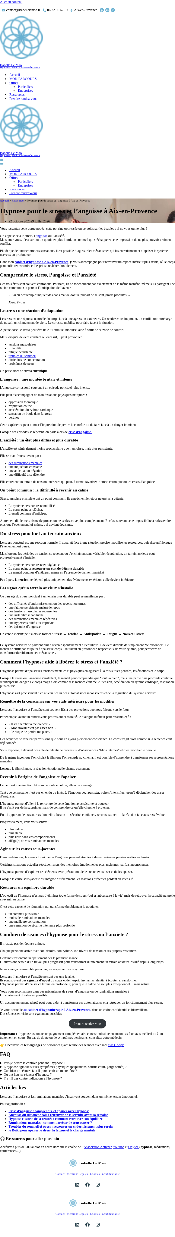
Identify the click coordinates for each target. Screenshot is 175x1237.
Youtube (118, 1147)
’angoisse (41, 236)
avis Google (116, 1045)
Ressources (17, 94)
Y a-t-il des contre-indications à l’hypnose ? (33, 1078)
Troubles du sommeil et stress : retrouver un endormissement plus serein (61, 1126)
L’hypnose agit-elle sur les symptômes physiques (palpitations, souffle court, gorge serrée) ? (65, 1067)
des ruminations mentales (25, 463)
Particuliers (25, 86)
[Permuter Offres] (74, 178)
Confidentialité (111, 1173)
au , (57, 1010)
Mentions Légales (77, 1173)
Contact (60, 1173)
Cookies (95, 1173)
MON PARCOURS (23, 79)
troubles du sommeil (22, 356)
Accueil (14, 74)
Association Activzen (98, 1147)
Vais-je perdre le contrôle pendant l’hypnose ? (34, 1063)
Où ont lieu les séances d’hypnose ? (28, 1074)
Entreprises (25, 90)
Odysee (133, 1147)
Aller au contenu (11, 2)
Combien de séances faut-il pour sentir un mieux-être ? (40, 1070)
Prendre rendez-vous (23, 98)
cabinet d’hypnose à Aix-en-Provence (41, 262)
